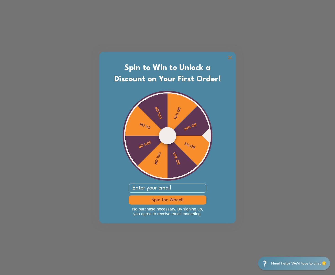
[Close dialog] (230, 58)
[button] (294, 263)
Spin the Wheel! (168, 200)
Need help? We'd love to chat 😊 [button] (298, 263)
